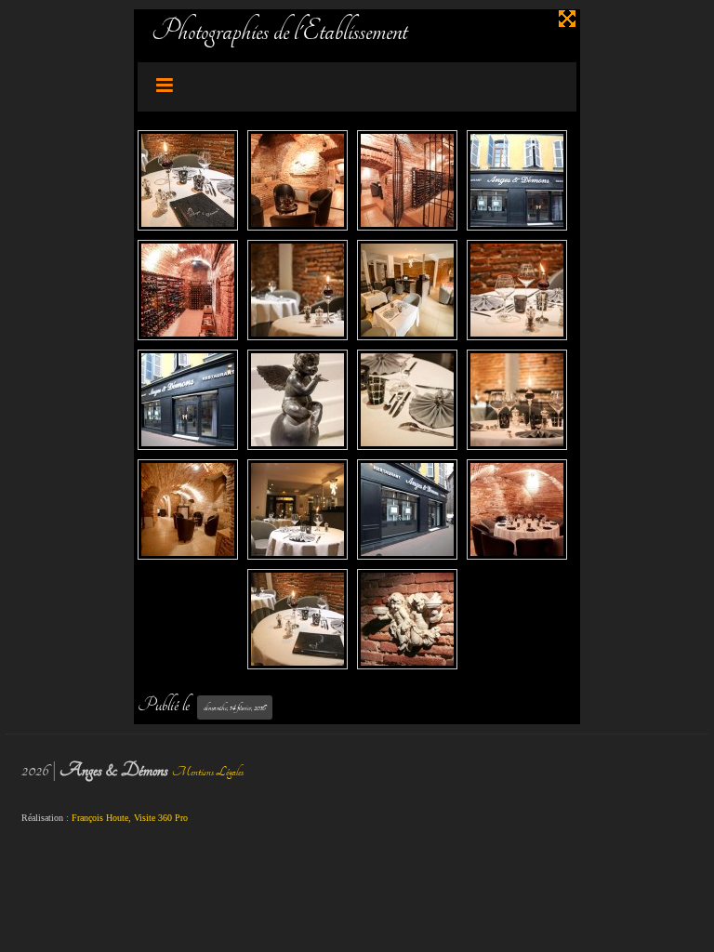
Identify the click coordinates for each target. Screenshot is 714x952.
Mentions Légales (208, 771)
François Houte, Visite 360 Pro (130, 818)
